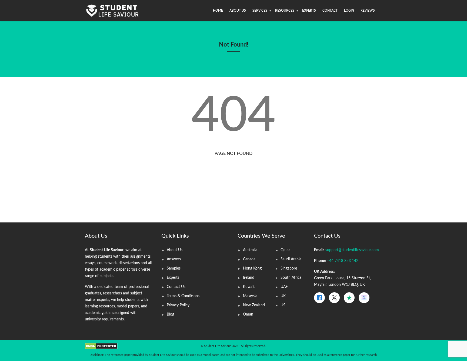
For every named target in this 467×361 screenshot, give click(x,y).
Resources (284, 10)
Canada (249, 259)
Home (218, 10)
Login (349, 10)
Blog (170, 314)
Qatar (285, 250)
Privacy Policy (178, 305)
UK (283, 296)
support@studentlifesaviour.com (352, 250)
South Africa (291, 278)
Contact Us (176, 287)
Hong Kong (252, 268)
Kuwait (249, 287)
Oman (248, 314)
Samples (174, 268)
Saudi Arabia (291, 259)
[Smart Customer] (364, 297)
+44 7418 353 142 (342, 261)
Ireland (248, 278)
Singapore (289, 268)
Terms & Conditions (183, 296)
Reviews (368, 10)
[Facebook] (319, 297)
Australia (250, 250)
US (283, 305)
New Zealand (254, 305)
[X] (334, 297)
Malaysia (250, 296)
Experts (309, 10)
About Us (237, 10)
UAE (284, 287)
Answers (174, 259)
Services (259, 10)
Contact (330, 10)
